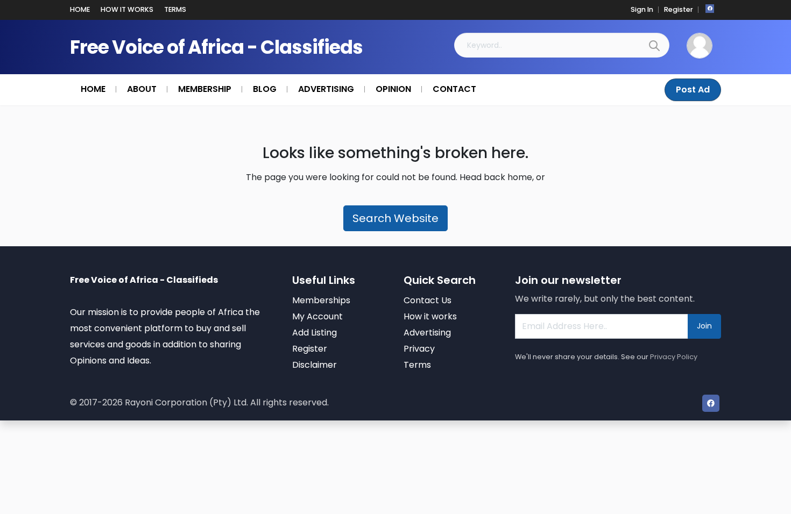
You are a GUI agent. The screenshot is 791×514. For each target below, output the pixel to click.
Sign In (642, 9)
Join (704, 325)
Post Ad (693, 89)
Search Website (395, 218)
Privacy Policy (673, 356)
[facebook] (709, 8)
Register (678, 9)
